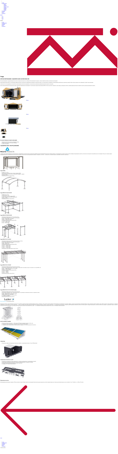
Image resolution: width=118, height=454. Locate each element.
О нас (3, 2)
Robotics (5, 8)
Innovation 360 (6, 6)
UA (2, 18)
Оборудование (4, 3)
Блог (3, 12)
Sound (5, 7)
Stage (5, 4)
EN (2, 17)
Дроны (5, 10)
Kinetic (5, 9)
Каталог (3, 11)
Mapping (5, 5)
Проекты (3, 23)
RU (2, 16)
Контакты (3, 13)
